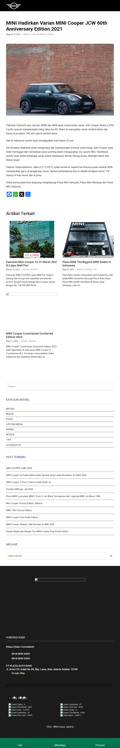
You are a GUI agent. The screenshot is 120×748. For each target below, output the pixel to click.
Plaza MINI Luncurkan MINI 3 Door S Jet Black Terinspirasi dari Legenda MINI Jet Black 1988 (53, 496)
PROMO (50, 34)
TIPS (95, 269)
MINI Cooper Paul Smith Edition (22, 517)
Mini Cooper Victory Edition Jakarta (24, 503)
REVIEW (10, 434)
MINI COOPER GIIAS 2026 (19, 468)
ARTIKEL (27, 34)
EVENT (9, 419)
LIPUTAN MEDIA (39, 34)
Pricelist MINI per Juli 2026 (19, 489)
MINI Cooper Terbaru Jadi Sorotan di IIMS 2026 (30, 524)
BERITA (10, 414)
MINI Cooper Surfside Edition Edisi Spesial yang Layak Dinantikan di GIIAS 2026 (46, 475)
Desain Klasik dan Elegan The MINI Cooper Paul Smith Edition (37, 531)
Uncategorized (13, 444)
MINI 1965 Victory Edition (19, 510)
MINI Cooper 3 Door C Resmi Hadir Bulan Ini (28, 482)
